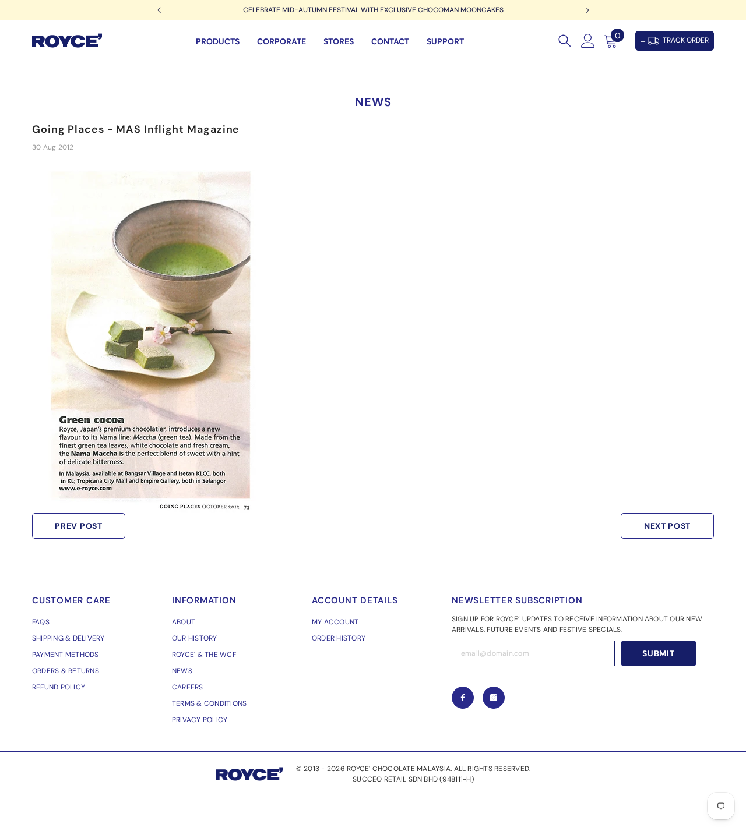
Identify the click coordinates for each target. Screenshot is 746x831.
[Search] (564, 40)
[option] (373, 10)
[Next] (587, 10)
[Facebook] (463, 698)
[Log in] (588, 41)
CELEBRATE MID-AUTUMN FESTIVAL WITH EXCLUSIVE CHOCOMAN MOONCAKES (373, 10)
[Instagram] (494, 698)
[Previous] (159, 10)
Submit (658, 653)
